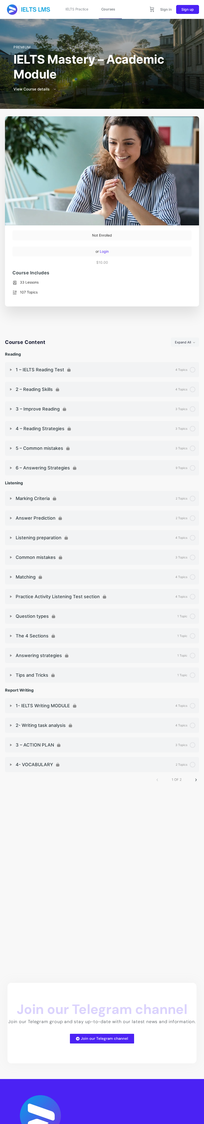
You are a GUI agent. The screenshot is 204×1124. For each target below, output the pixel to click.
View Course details (32, 89)
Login (104, 251)
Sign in (166, 9)
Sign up (187, 9)
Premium (21, 47)
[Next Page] (196, 780)
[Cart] (152, 9)
